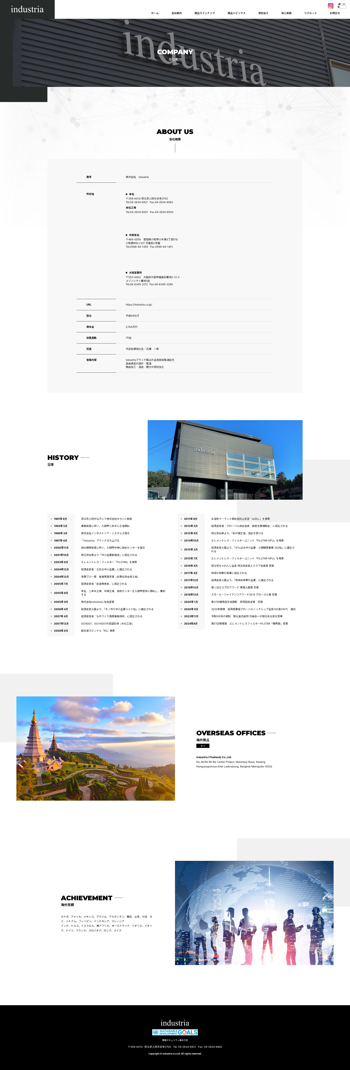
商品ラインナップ (205, 13)
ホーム (155, 13)
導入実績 (286, 13)
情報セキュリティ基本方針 (175, 1040)
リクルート (310, 13)
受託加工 (263, 13)
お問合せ (335, 13)
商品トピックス (237, 13)
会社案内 (177, 13)
